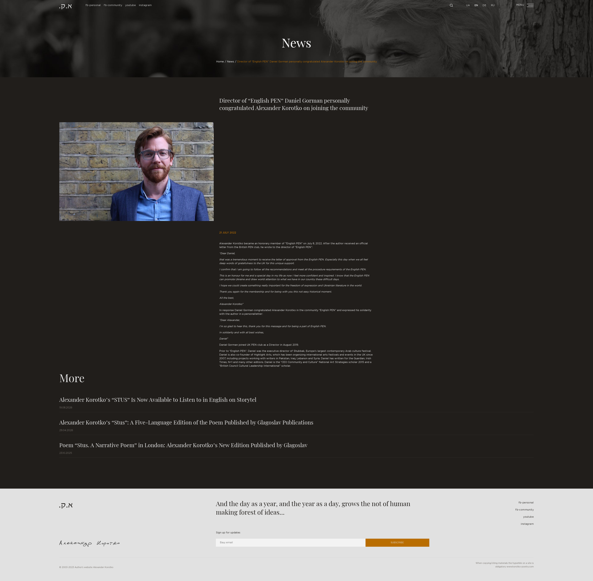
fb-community (524, 510)
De (484, 5)
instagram (527, 524)
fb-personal (526, 503)
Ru (493, 5)
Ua (468, 5)
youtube (528, 517)
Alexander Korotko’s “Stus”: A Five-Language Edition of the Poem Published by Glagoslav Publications (186, 422)
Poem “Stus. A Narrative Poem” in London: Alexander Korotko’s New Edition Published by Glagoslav (183, 445)
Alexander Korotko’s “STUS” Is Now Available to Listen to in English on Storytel (157, 399)
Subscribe (397, 543)
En (476, 5)
